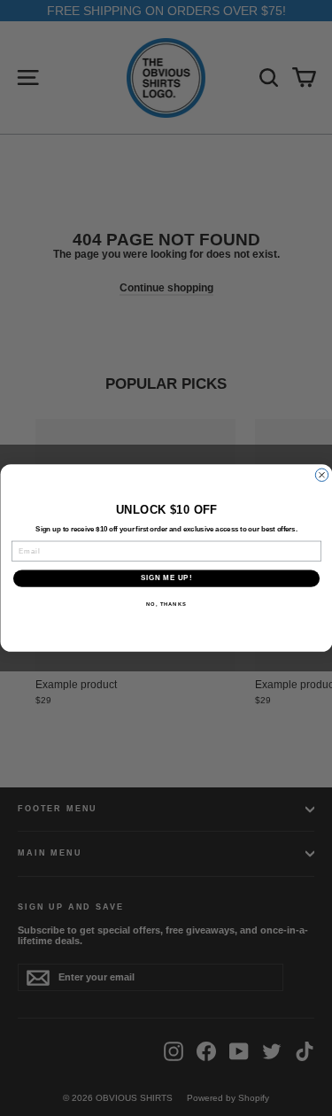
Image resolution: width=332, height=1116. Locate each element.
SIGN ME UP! (165, 578)
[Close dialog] (321, 475)
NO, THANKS (166, 604)
